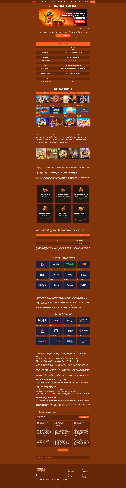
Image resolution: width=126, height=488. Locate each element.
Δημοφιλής (41, 92)
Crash (69, 92)
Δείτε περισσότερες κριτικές (63, 449)
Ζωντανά (55, 92)
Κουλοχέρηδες (83, 92)
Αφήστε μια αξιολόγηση (84, 417)
